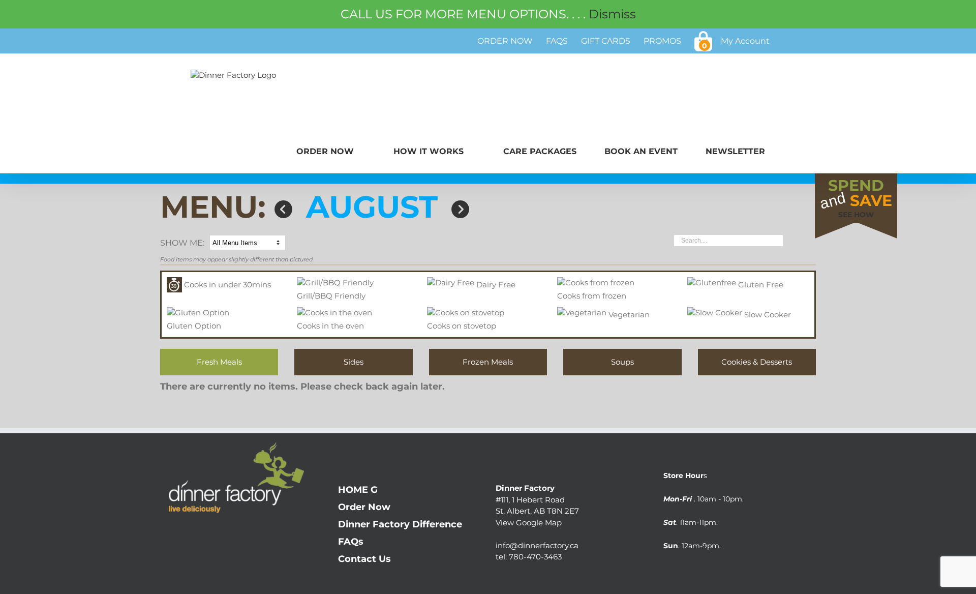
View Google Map (529, 522)
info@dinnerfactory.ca (537, 545)
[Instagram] (186, 534)
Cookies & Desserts (756, 362)
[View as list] (812, 242)
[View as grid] (795, 243)
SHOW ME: (182, 243)
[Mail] (207, 534)
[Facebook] (166, 534)
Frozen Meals (488, 362)
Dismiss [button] (612, 14)
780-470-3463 (535, 556)
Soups (622, 362)
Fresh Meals (219, 362)
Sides (353, 362)
